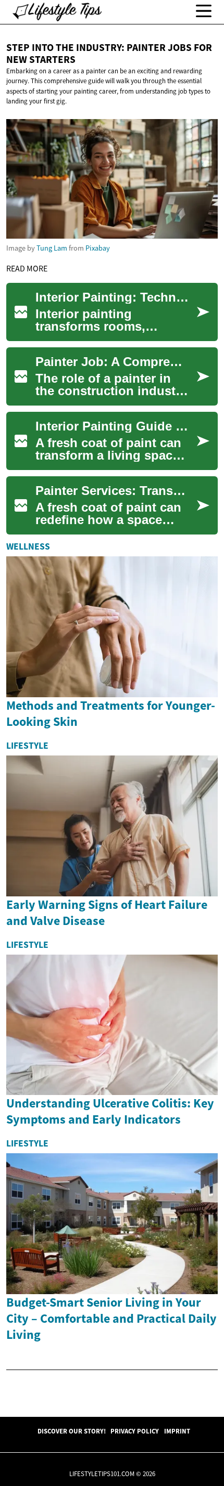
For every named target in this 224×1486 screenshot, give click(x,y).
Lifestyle (27, 745)
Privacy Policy (134, 1431)
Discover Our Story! (72, 1431)
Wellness (28, 546)
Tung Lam (51, 248)
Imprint (177, 1431)
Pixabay (97, 248)
